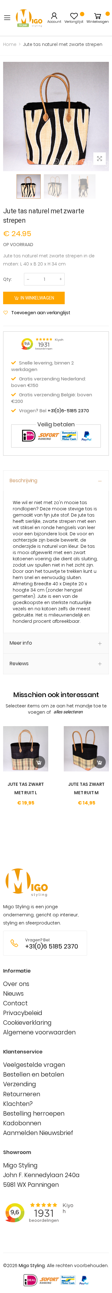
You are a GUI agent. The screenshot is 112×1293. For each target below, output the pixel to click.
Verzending (19, 1084)
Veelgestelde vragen (34, 1065)
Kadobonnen (22, 1123)
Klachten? (18, 1104)
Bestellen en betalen (33, 1074)
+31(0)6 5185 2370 (51, 946)
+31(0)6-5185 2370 (68, 410)
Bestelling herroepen (33, 1113)
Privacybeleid (22, 1013)
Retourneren (21, 1094)
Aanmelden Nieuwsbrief (38, 1133)
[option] (28, 186)
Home (9, 44)
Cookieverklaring (27, 1022)
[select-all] (68, 712)
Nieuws (13, 993)
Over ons (16, 984)
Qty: (7, 279)
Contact (15, 1003)
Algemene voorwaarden (39, 1032)
